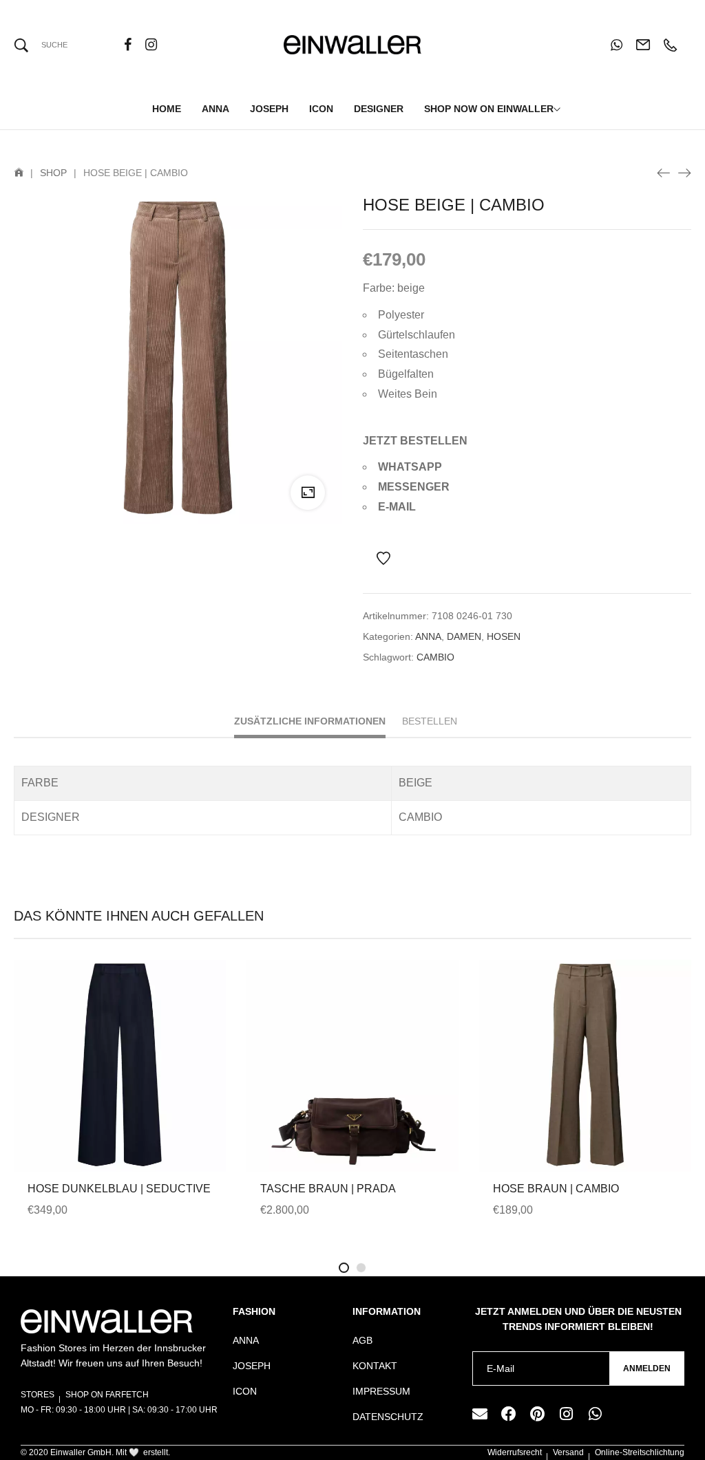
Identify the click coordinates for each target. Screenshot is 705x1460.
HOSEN (503, 636)
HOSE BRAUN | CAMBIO (556, 1188)
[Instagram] (566, 1413)
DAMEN (464, 636)
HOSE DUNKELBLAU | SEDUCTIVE (119, 1188)
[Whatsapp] (595, 1413)
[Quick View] (101, 1098)
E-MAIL (397, 507)
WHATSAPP (410, 467)
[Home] (18, 172)
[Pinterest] (537, 1413)
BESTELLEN (429, 721)
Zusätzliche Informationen (310, 721)
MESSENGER (414, 487)
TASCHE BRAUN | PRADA (328, 1188)
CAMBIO (435, 657)
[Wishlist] (383, 558)
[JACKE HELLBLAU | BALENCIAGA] (684, 172)
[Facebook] (508, 1413)
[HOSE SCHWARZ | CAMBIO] (664, 172)
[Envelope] (479, 1413)
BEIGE (415, 782)
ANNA (428, 636)
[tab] (310, 722)
